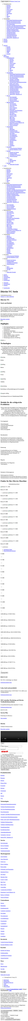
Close (2, 743)
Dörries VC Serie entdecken (7, 296)
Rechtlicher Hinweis (8, 982)
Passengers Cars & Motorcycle (17, 122)
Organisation (13, 137)
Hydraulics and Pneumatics (16, 110)
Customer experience (14, 132)
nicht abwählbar (4, 1015)
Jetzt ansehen (4, 718)
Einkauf (11, 144)
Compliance (12, 138)
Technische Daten (8, 549)
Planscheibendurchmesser (10, 550)
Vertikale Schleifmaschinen (13, 31)
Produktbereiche (10, 58)
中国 (8, 52)
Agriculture (12, 120)
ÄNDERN (16, 1010)
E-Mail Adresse (4, 746)
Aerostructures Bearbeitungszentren (15, 27)
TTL (8, 17)
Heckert (8, 12)
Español (8, 53)
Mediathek (12, 129)
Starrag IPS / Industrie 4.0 (13, 37)
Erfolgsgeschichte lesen (6, 682)
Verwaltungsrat (13, 134)
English (8, 47)
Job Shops (12, 113)
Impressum (6, 980)
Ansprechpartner (13, 156)
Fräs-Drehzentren (11, 24)
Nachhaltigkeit (13, 140)
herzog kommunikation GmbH (14, 989)
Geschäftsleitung (13, 136)
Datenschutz (6, 981)
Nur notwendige (4, 1012)
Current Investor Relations (16, 148)
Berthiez (9, 5)
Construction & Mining (15, 121)
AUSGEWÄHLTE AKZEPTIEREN (12, 1019)
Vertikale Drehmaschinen (12, 29)
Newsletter (12, 133)
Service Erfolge (13, 99)
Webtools (6, 985)
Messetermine (13, 160)
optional (2, 1018)
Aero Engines (13, 103)
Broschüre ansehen (5, 319)
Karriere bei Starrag (14, 152)
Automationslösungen (12, 35)
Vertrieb (11, 142)
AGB (5, 984)
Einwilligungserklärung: (8, 754)
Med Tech (12, 117)
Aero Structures (13, 105)
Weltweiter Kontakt (14, 164)
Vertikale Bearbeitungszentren (14, 21)
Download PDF (4, 672)
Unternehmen (10, 126)
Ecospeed (9, 10)
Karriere (5, 40)
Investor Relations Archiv (16, 149)
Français (9, 49)
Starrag (8, 16)
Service (5, 39)
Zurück (5, 274)
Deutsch (5, 45)
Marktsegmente (10, 102)
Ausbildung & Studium (15, 155)
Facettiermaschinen (11, 33)
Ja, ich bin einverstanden (6, 1010)
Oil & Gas (12, 106)
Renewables (12, 109)
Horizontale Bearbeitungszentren (14, 20)
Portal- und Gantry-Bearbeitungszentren (16, 28)
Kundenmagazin (13, 130)
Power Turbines (13, 107)
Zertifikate (12, 145)
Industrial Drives (13, 111)
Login (5, 165)
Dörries (8, 8)
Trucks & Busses (14, 125)
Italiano (8, 51)
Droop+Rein (10, 9)
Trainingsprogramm (14, 101)
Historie (11, 141)
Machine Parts (13, 114)
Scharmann (9, 13)
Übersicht (6, 276)
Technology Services (11, 36)
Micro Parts (12, 118)
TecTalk (11, 161)
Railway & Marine (14, 124)
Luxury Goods (13, 116)
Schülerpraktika (13, 153)
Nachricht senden (5, 769)
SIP (7, 14)
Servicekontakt (13, 97)
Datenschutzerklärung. (6, 1008)
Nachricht (3, 749)
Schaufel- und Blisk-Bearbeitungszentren (16, 25)
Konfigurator (7, 280)
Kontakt (5, 41)
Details (20, 1010)
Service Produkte (14, 98)
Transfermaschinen (11, 32)
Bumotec (9, 6)
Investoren (9, 147)
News (8, 157)
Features (6, 278)
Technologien (10, 72)
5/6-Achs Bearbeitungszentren (14, 23)
